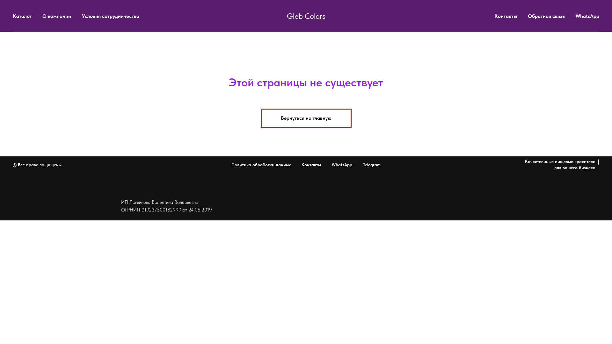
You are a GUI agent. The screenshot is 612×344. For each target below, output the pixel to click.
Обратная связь (546, 16)
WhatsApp (587, 16)
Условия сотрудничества (110, 16)
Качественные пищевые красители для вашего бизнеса (560, 164)
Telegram (372, 164)
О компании (56, 16)
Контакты (505, 16)
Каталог (22, 16)
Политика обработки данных (261, 164)
